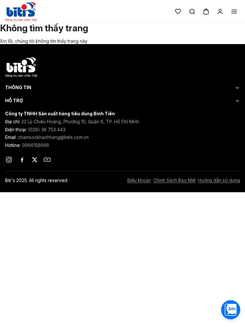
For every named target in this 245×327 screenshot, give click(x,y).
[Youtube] (47, 160)
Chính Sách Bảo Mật (174, 180)
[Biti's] (122, 67)
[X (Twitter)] (34, 160)
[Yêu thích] (178, 11)
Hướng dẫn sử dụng (219, 180)
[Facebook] (22, 160)
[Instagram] (9, 160)
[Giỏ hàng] (206, 11)
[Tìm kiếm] (192, 11)
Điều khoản (139, 180)
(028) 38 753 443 (46, 129)
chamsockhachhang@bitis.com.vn (53, 137)
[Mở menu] (234, 11)
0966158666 (35, 145)
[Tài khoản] (220, 11)
